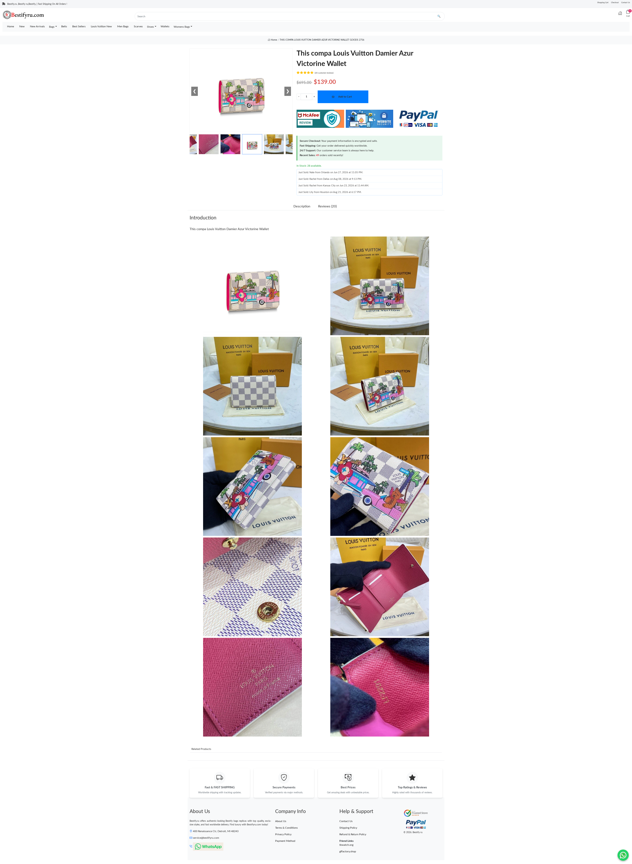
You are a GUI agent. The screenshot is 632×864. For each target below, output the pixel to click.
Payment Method (285, 841)
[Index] (620, 13)
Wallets (165, 26)
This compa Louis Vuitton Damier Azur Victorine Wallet (229, 229)
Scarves (138, 26)
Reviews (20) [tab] (327, 206)
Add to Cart (345, 96)
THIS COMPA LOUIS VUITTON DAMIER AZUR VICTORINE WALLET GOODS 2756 (322, 40)
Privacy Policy (283, 834)
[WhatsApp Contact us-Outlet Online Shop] (623, 855)
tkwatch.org (346, 845)
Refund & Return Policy (352, 834)
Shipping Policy (348, 827)
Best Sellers (79, 26)
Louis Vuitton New (101, 26)
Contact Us (625, 2)
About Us (280, 821)
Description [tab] (301, 206)
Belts (64, 26)
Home (10, 26)
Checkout (615, 2)
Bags (51, 26)
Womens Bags (182, 26)
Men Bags (123, 26)
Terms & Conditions (286, 827)
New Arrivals (37, 26)
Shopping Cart (602, 2)
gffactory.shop (347, 851)
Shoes (150, 26)
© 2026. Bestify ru (413, 832)
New (22, 26)
